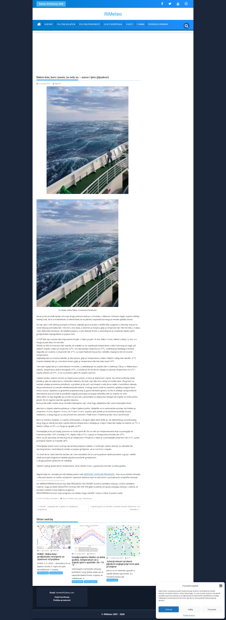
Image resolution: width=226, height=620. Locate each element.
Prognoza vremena (158, 24)
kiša (76, 498)
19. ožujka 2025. (80, 554)
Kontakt (49, 24)
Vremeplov (54, 498)
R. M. (128, 558)
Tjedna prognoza (56, 573)
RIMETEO (58, 84)
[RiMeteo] (39, 24)
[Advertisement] (113, 52)
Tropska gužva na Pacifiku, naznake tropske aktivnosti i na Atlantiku (115, 508)
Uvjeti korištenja (113, 24)
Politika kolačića (189, 615)
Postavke (212, 609)
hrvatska (70, 498)
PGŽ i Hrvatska (44, 498)
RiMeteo (113, 14)
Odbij (190, 609)
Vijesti (129, 24)
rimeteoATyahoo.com (65, 592)
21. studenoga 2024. (116, 558)
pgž (80, 498)
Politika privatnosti (89, 24)
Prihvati (168, 609)
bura (64, 498)
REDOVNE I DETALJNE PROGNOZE (99, 474)
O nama (140, 24)
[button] (220, 585)
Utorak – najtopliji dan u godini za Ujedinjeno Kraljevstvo (57, 508)
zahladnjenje (87, 498)
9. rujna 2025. (44, 551)
